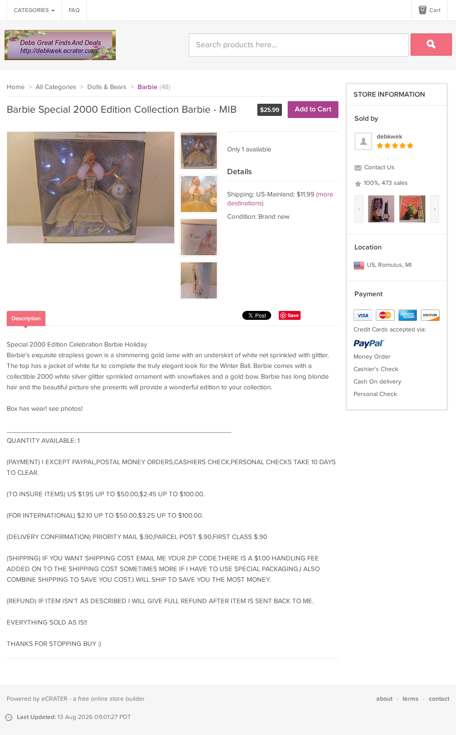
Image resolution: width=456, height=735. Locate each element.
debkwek (389, 136)
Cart (434, 10)
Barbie (147, 87)
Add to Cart (313, 109)
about (384, 698)
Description (26, 318)
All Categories (56, 87)
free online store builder (111, 698)
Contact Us (378, 167)
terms (411, 698)
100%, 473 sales (385, 183)
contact (439, 698)
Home (15, 87)
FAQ (74, 10)
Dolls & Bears (106, 87)
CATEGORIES (32, 10)
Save (293, 315)
